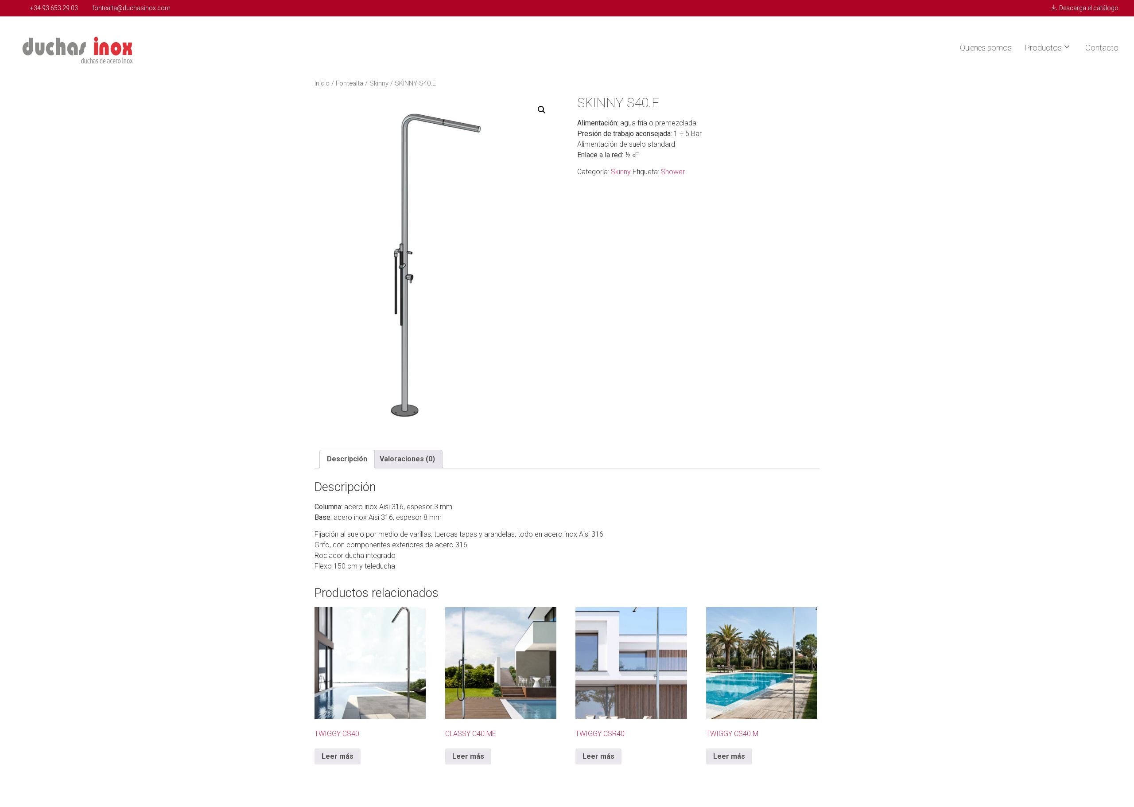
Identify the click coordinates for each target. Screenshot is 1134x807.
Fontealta (349, 83)
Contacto (1101, 47)
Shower (673, 172)
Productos (1043, 47)
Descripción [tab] (347, 459)
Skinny (378, 83)
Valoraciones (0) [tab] (407, 459)
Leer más (337, 756)
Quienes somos (986, 47)
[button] (542, 110)
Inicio (322, 83)
